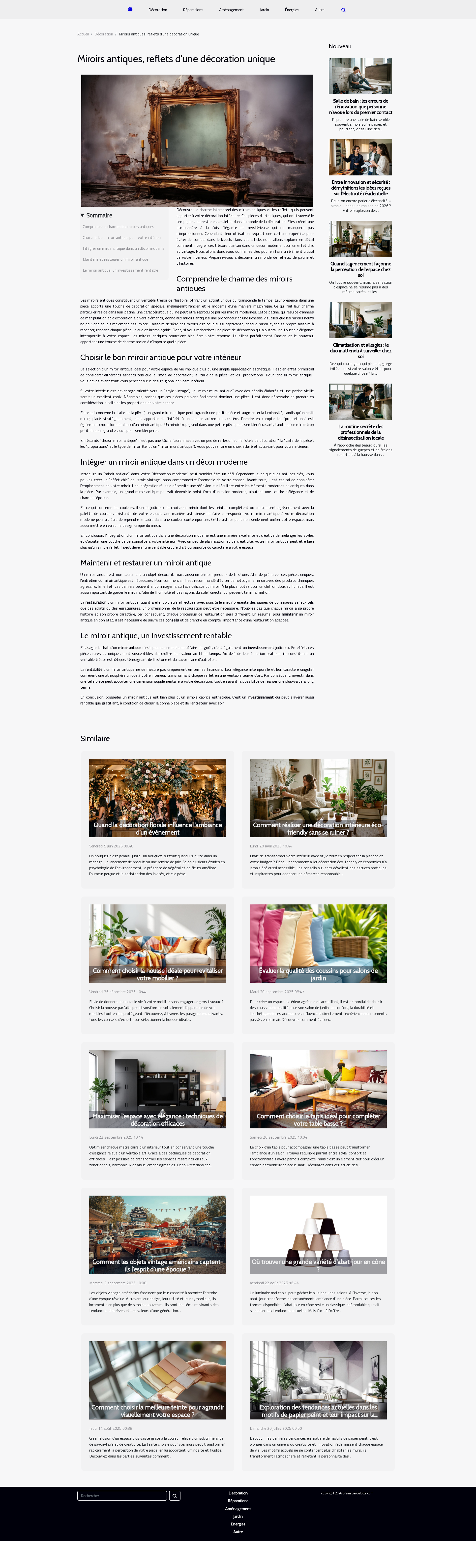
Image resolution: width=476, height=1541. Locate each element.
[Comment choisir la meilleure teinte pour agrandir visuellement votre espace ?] (157, 1380)
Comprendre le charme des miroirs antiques (118, 226)
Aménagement (231, 10)
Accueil (83, 34)
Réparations (193, 10)
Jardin (264, 10)
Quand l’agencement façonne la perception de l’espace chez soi (360, 269)
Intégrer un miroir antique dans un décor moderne (124, 248)
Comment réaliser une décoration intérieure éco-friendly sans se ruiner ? (318, 828)
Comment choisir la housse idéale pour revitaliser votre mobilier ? (158, 974)
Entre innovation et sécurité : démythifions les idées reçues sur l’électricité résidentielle (360, 187)
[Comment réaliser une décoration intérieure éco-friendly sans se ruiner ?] (318, 798)
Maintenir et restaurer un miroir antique (115, 259)
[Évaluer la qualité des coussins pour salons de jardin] (318, 943)
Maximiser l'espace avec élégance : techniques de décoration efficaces (157, 1119)
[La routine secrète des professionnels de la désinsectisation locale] (360, 402)
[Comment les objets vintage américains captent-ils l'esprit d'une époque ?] (157, 1234)
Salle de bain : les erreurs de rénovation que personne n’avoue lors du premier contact (360, 106)
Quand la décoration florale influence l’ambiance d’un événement (158, 828)
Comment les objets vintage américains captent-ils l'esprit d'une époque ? (157, 1265)
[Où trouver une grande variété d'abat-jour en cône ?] (318, 1234)
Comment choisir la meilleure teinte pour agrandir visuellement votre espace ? (157, 1410)
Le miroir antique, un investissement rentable (120, 270)
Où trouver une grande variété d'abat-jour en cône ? (318, 1265)
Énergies (292, 10)
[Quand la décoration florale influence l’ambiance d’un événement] (157, 798)
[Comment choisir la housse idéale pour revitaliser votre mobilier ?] (157, 943)
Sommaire (99, 215)
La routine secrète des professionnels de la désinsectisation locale (361, 432)
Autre (320, 10)
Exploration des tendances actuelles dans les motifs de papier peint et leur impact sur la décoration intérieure (318, 1414)
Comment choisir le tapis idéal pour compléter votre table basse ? (318, 1119)
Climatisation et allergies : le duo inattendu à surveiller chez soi (360, 350)
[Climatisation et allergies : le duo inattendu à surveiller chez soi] (360, 320)
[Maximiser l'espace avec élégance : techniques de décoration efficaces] (157, 1089)
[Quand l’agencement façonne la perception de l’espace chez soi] (360, 239)
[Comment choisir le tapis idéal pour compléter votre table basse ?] (318, 1089)
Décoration (158, 10)
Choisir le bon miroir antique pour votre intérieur (122, 237)
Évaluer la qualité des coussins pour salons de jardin (318, 974)
